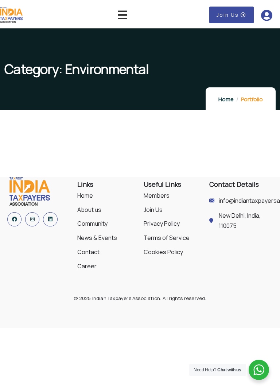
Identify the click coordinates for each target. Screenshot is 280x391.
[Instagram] (32, 219)
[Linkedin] (50, 219)
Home (226, 99)
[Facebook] (14, 219)
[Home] (29, 191)
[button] (231, 15)
